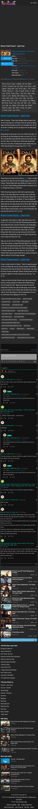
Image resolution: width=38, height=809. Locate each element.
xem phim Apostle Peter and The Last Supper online (15, 334)
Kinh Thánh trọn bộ (6, 672)
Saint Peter (27, 325)
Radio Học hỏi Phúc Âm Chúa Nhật (10, 656)
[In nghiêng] (5, 361)
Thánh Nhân (15, 68)
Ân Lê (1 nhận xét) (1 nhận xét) (18, 470)
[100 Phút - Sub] (6, 628)
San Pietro (4, 328)
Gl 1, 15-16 (4, 130)
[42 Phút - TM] (6, 587)
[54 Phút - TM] (6, 614)
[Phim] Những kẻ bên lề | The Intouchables (22, 786)
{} (21, 361)
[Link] (19, 361)
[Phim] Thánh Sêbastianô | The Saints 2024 (23, 735)
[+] (24, 361)
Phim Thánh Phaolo (7, 313)
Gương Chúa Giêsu (26, 804)
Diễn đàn (26, 807)
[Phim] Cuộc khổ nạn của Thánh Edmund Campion (22, 578)
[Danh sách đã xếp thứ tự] (11, 361)
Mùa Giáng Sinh (5, 703)
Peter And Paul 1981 (17, 304)
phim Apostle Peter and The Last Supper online (14, 307)
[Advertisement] (19, 25)
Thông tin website (11, 804)
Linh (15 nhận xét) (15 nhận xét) (18, 440)
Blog (19, 804)
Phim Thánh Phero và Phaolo (9, 319)
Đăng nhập (34, 350)
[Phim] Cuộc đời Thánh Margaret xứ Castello (23, 721)
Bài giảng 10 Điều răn (6, 648)
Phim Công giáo (22, 66)
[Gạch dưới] (7, 361)
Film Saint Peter (6, 301)
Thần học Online (5, 664)
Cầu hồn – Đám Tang (6, 685)
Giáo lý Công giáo (9, 807)
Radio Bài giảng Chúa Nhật (8, 662)
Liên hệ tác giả (19, 807)
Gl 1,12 (26, 178)
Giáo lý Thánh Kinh (6, 651)
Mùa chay (3, 701)
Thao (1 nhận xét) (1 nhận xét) (18, 396)
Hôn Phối (3, 695)
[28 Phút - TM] (6, 573)
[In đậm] (2, 361)
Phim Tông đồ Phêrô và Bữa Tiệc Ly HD (11, 325)
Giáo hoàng (25, 301)
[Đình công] (9, 361)
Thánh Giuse (4, 714)
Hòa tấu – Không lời (6, 693)
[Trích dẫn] (15, 361)
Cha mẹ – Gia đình (6, 687)
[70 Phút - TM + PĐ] (6, 607)
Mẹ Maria (3, 698)
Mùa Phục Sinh (5, 706)
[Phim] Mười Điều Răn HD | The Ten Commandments (20, 780)
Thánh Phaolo (20, 328)
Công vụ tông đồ (27, 298)
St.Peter (12, 328)
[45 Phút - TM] (6, 594)
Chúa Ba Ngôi (4, 690)
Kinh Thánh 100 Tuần (7, 654)
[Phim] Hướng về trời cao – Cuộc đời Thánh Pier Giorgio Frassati (23, 605)
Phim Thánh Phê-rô (7, 316)
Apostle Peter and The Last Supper (11, 298)
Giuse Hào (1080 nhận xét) (11, 394)
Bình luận (24, 79)
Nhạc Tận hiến (5, 711)
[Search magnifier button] (35, 639)
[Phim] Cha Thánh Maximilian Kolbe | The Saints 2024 (24, 749)
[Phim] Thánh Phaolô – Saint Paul (15, 116)
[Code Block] (17, 361)
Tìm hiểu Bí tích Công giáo (8, 678)
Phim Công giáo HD (21, 797)
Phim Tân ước (31, 66)
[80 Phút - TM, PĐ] (6, 580)
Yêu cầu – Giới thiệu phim (18, 759)
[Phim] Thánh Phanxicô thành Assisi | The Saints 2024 (22, 742)
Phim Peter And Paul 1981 (8, 310)
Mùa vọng (3, 709)
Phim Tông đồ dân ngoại (26, 319)
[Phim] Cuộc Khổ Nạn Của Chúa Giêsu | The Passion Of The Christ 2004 (22, 766)
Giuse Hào (9, 79)
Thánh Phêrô (5, 331)
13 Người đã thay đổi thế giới (8, 670)
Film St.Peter (16, 301)
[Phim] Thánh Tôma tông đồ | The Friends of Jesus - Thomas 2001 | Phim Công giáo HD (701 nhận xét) (18, 485)
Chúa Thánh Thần (6, 667)
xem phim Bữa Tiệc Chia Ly (8, 337)
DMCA (32, 807)
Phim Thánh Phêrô (19, 316)
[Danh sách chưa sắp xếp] (13, 361)
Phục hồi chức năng (21, 802)
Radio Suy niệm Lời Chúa (7, 659)
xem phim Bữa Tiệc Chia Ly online (25, 337)
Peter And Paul (6, 304)
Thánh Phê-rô (30, 328)
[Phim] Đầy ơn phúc (18, 632)
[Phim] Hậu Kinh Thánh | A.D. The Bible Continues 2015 (21, 773)
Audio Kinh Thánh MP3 (7, 675)
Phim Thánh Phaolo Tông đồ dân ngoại (25, 313)
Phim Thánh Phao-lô (22, 310)
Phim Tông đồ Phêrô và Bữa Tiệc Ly (11, 322)
